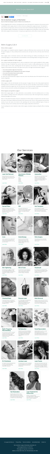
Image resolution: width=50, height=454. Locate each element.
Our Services (19, 15)
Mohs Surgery (25, 15)
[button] (48, 2)
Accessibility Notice (36, 442)
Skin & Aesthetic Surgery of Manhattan (8, 15)
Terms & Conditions (27, 442)
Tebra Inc (12, 442)
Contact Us (43, 442)
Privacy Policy (18, 442)
